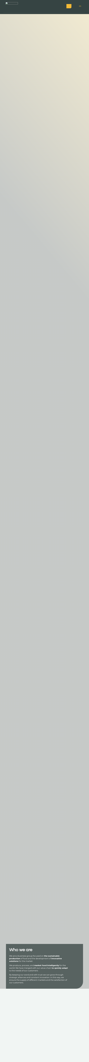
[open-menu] (68, 6)
